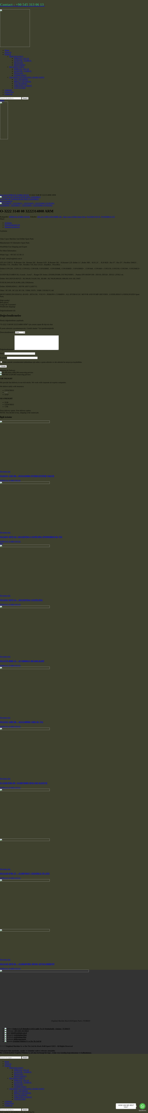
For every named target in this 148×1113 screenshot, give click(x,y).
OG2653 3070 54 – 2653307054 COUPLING (21, 600)
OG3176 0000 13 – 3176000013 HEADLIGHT (22, 661)
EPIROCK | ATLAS (21, 59)
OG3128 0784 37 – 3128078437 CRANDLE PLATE (25, 873)
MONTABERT (19, 65)
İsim (2, 353)
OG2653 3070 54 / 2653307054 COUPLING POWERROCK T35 (31, 537)
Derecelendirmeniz (7, 332)
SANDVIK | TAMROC (23, 61)
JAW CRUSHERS (21, 79)
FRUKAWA (18, 63)
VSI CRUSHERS (20, 84)
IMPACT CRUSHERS (22, 82)
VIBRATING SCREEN (23, 86)
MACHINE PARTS (16, 67)
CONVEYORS (20, 88)
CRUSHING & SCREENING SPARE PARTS (26, 77)
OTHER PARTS (20, 75)
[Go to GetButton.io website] (142, 1110)
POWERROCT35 (108, 217)
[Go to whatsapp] (142, 1106)
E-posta (3, 358)
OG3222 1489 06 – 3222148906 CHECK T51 (21, 722)
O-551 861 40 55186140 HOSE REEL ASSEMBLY (19, 199)
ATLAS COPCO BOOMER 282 (49, 217)
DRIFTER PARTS (16, 56)
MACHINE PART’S (17, 1078)
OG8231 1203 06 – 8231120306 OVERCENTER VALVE (27, 476)
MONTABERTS (20, 1076)
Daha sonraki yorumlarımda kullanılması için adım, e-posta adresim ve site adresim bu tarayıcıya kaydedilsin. (42, 362)
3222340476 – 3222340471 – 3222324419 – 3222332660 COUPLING (26, 205)
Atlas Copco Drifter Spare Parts (74, 217)
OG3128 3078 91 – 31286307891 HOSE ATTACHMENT (27, 964)
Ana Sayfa (4, 195)
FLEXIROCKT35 (93, 217)
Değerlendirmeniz (7, 349)
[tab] (73, 223)
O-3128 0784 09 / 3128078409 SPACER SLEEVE (23, 783)
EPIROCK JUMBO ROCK (18, 195)
